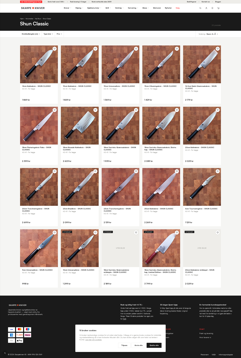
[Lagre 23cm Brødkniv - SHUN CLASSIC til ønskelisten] (95, 171)
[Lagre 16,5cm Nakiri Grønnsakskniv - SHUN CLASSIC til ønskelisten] (218, 49)
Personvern (205, 355)
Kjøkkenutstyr (93, 8)
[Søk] (200, 8)
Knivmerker (29, 19)
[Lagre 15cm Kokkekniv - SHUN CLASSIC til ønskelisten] (95, 49)
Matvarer (157, 8)
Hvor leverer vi (205, 337)
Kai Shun (38, 19)
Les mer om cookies (93, 340)
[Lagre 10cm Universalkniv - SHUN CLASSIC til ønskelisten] (95, 233)
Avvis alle (138, 345)
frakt (124, 319)
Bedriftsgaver (191, 2)
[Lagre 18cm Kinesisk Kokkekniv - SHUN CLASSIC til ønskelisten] (95, 110)
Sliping (78, 8)
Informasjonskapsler (226, 355)
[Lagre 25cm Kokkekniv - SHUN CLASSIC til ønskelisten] (177, 171)
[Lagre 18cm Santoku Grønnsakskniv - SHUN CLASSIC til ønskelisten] (136, 110)
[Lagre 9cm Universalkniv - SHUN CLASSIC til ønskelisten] (55, 233)
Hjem (22, 19)
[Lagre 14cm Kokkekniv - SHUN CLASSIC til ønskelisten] (55, 49)
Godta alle (154, 345)
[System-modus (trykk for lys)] (212, 8)
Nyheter (168, 8)
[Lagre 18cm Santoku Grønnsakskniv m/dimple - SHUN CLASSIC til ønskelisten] (136, 233)
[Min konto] (206, 8)
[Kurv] (218, 8)
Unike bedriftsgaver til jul (32, 2)
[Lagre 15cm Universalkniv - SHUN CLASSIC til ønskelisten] (136, 49)
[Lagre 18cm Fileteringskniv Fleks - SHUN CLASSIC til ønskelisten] (55, 110)
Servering (132, 8)
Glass (144, 8)
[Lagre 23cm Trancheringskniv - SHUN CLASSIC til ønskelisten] (136, 171)
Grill (107, 8)
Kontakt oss (206, 2)
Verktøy (118, 8)
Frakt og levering (206, 333)
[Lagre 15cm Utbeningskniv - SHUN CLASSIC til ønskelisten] (177, 49)
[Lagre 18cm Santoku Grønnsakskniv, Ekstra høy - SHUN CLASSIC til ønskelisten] (177, 110)
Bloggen (218, 2)
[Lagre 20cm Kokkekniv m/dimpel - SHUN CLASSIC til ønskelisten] (218, 233)
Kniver (66, 8)
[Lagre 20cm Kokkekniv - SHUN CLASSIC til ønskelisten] (218, 110)
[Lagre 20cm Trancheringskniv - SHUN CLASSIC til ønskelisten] (55, 171)
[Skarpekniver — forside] (33, 8)
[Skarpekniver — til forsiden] (25, 305)
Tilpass (124, 345)
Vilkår (214, 355)
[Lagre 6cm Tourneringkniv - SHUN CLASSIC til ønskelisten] (218, 171)
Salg (177, 8)
